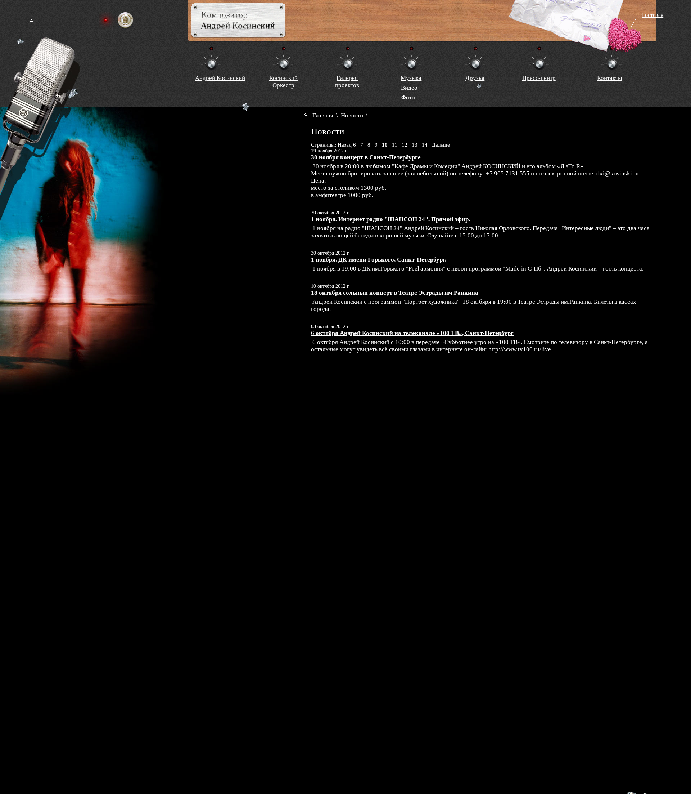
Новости (352, 115)
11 (394, 145)
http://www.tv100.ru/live (519, 349)
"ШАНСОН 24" (382, 228)
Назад (345, 145)
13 (414, 145)
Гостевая (652, 15)
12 (404, 145)
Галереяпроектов (347, 82)
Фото (408, 97)
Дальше (441, 145)
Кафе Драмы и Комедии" (427, 166)
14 (425, 145)
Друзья (474, 78)
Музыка (411, 78)
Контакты (609, 78)
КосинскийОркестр (283, 82)
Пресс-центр (539, 78)
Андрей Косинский (220, 78)
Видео (409, 87)
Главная (322, 115)
